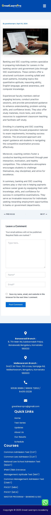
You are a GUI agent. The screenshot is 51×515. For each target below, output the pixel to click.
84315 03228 (25, 391)
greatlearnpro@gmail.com (25, 406)
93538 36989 (17, 388)
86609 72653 (32, 388)
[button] (44, 6)
